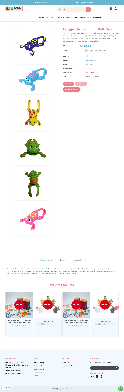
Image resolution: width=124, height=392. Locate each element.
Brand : (65, 64)
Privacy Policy (39, 362)
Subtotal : (66, 60)
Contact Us (38, 372)
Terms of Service (40, 366)
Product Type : (68, 69)
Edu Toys (65, 362)
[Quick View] (17, 330)
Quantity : (66, 56)
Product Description (45, 260)
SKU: (64, 77)
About (36, 376)
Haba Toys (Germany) (70, 366)
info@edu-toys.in (86, 2)
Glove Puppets (48, 321)
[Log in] (116, 8)
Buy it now (81, 84)
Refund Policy (39, 369)
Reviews (63, 260)
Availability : (67, 73)
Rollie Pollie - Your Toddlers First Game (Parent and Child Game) (19, 322)
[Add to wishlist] (19, 330)
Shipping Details (79, 260)
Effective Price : (68, 46)
